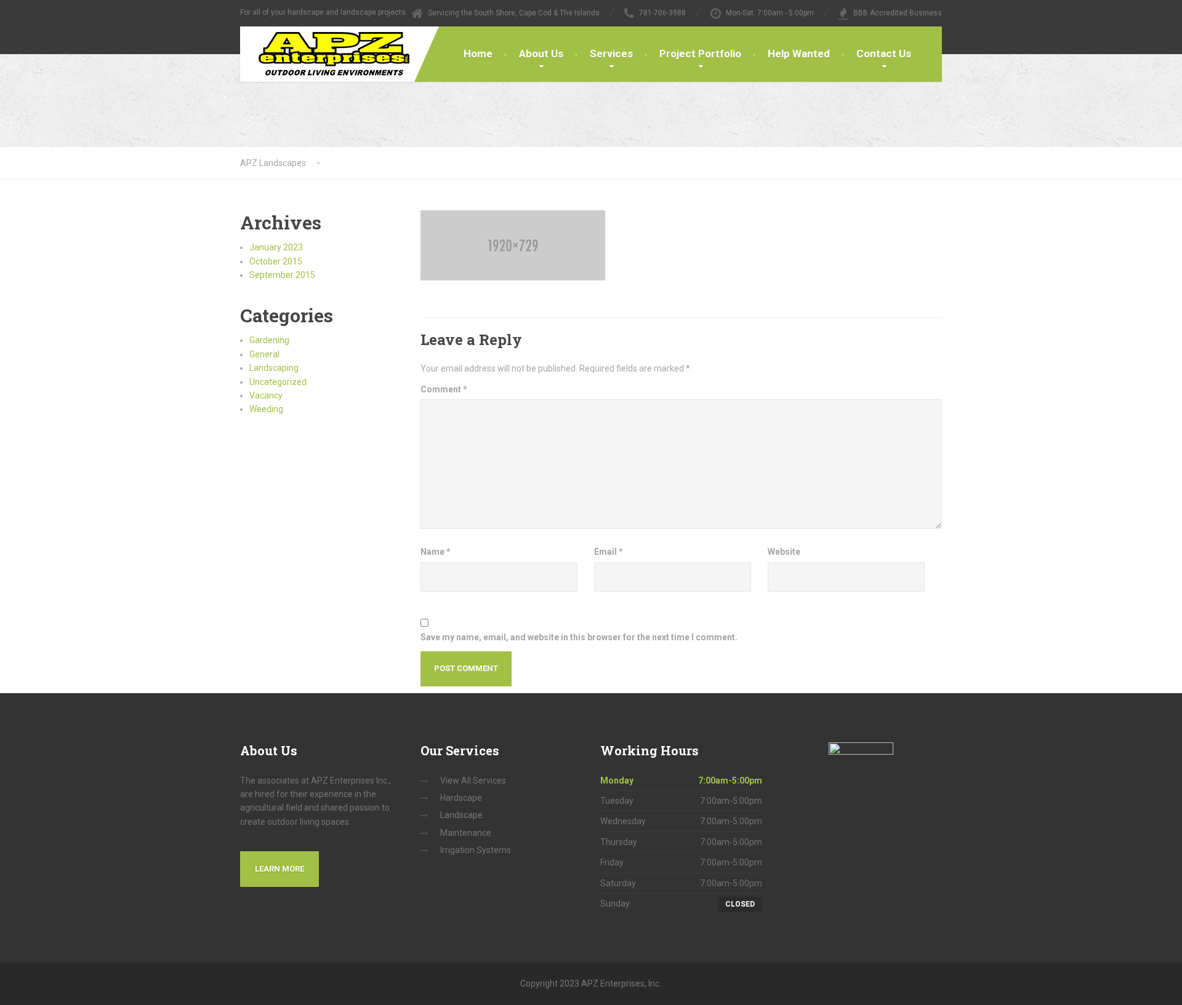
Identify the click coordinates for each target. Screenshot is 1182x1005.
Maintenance (465, 833)
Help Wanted (799, 53)
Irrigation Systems (475, 850)
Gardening (269, 340)
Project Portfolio (700, 53)
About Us (541, 53)
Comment (443, 389)
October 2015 (275, 261)
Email (608, 552)
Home (478, 53)
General (264, 354)
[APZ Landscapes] (324, 54)
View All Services (473, 780)
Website (784, 552)
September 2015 (282, 275)
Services (611, 53)
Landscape (461, 815)
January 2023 (276, 247)
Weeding (266, 409)
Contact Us (883, 53)
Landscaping (274, 368)
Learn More (279, 868)
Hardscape (461, 798)
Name (435, 552)
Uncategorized (278, 382)
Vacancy (266, 395)
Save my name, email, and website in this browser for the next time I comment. (579, 637)
